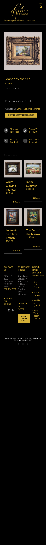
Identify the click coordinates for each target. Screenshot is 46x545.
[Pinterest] (13, 310)
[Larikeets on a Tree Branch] (13, 217)
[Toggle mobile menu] (40, 4)
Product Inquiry (37, 293)
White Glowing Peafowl (11, 185)
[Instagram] (9, 310)
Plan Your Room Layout (36, 314)
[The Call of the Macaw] (33, 217)
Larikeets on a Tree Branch (12, 234)
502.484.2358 (10, 289)
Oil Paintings (34, 108)
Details (17, 202)
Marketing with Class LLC (23, 340)
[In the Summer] (33, 168)
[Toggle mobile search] (41, 6)
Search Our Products (37, 284)
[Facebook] (5, 310)
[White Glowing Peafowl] (13, 168)
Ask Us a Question (37, 303)
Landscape (22, 108)
